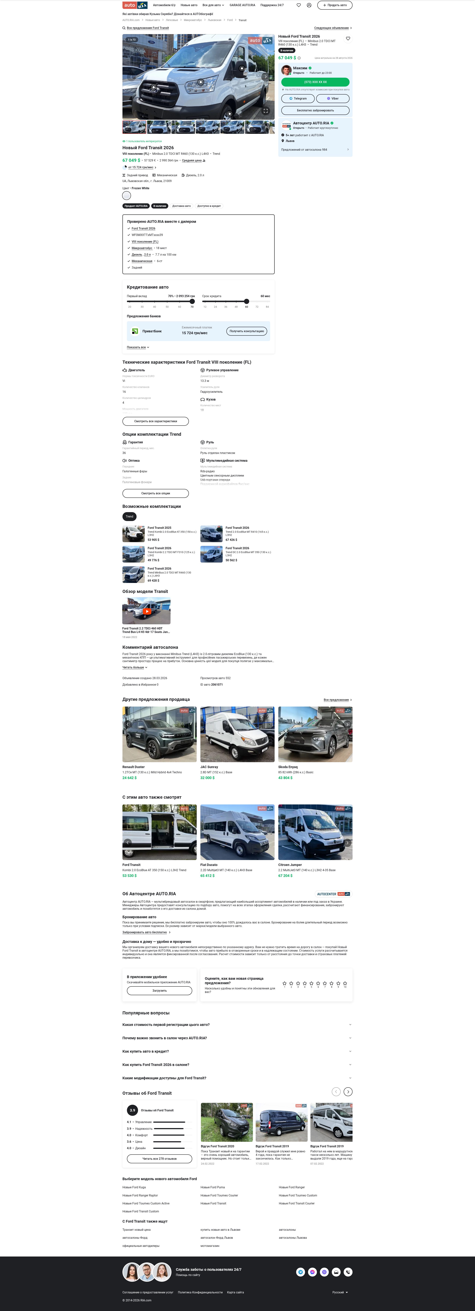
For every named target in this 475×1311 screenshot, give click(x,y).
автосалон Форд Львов (217, 1237)
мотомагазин (210, 1246)
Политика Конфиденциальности (200, 1292)
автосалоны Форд (135, 1237)
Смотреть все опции (155, 493)
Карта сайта (235, 1292)
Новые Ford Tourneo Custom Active (145, 1203)
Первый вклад (137, 296)
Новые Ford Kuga (134, 1187)
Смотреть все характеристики (155, 421)
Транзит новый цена (136, 1229)
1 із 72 (132, 39)
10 (345, 987)
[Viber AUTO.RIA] (324, 1272)
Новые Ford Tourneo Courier (219, 1195)
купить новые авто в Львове (220, 1229)
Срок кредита (211, 296)
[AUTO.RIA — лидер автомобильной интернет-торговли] (135, 5)
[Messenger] (312, 1272)
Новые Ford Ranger (292, 1187)
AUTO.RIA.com (131, 20)
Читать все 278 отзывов (159, 1158)
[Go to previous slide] (128, 724)
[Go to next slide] (347, 724)
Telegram (300, 98)
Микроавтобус (193, 20)
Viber (335, 98)
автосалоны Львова (293, 1237)
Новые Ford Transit (213, 1203)
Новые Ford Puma (213, 1187)
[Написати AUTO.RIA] (336, 1272)
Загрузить (160, 990)
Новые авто (189, 5)
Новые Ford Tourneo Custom (298, 1195)
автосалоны (287, 1229)
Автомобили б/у (164, 5)
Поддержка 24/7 (272, 5)
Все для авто (212, 5)
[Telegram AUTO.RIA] (300, 1272)
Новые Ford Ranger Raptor (140, 1195)
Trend (129, 516)
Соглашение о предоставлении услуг (147, 1292)
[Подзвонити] (348, 1272)
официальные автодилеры (140, 1246)
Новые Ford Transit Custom (140, 1211)
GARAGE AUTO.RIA (242, 5)
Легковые (172, 20)
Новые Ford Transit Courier (297, 1203)
